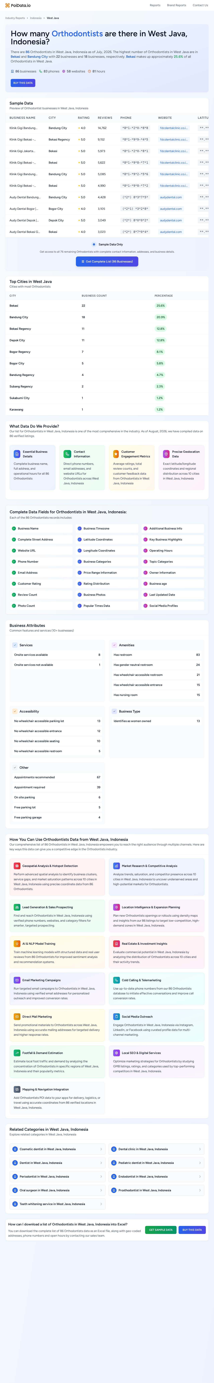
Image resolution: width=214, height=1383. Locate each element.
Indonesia (35, 18)
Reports (155, 5)
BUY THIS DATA (23, 82)
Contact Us (200, 5)
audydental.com (171, 197)
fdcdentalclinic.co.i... (174, 128)
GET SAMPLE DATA (161, 1229)
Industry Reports (15, 18)
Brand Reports (176, 5)
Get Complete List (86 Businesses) (109, 261)
